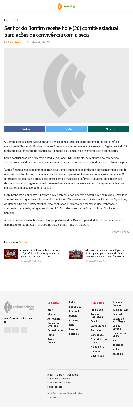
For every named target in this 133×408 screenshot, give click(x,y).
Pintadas (96, 351)
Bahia (16, 20)
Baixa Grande (98, 326)
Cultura (73, 316)
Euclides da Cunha (119, 334)
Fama (50, 335)
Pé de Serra (97, 346)
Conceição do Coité (99, 341)
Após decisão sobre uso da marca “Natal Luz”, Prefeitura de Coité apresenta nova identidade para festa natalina (41, 253)
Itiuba (115, 349)
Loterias (74, 333)
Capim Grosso (116, 327)
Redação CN (14, 42)
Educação (75, 311)
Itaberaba (117, 345)
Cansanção (97, 335)
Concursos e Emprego (54, 324)
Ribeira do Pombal (118, 304)
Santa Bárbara (120, 309)
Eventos (73, 329)
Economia (75, 307)
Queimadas (97, 355)
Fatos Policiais (52, 341)
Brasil (50, 309)
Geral (72, 324)
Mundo (51, 314)
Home (7, 20)
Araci (94, 321)
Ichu (114, 340)
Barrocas (96, 330)
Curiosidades (55, 330)
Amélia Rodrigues (97, 315)
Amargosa (97, 309)
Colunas (74, 320)
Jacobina (117, 354)
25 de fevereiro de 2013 (38, 42)
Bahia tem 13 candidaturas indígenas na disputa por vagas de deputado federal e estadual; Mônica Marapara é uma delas (106, 253)
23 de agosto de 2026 (31, 261)
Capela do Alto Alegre (118, 320)
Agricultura (53, 318)
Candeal (117, 314)
